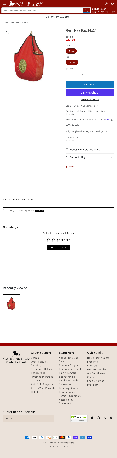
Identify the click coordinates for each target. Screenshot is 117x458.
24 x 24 (72, 62)
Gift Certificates (96, 373)
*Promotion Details (42, 377)
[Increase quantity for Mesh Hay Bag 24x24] (82, 74)
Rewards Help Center (71, 369)
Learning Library (68, 388)
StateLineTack (54, 443)
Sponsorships (67, 377)
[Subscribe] (51, 418)
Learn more (39, 210)
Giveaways (65, 384)
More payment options (90, 99)
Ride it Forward (68, 373)
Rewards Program (69, 365)
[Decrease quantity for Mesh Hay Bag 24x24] (69, 74)
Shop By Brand (95, 381)
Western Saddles (97, 369)
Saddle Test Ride (68, 380)
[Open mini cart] (112, 3)
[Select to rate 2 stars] (53, 240)
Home (5, 22)
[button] (90, 149)
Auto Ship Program (42, 384)
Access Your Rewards (43, 388)
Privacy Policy (67, 392)
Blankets (92, 365)
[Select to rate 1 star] (48, 240)
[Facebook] (92, 418)
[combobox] (46, 10)
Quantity (69, 68)
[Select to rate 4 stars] (63, 240)
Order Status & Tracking (39, 363)
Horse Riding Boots (98, 358)
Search (35, 358)
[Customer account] (106, 3)
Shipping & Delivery (42, 369)
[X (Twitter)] (105, 418)
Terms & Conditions (70, 396)
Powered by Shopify (66, 443)
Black (71, 51)
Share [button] (71, 166)
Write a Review (59, 247)
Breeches (92, 362)
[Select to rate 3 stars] (58, 240)
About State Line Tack (68, 359)
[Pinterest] (111, 418)
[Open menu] (4, 3)
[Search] (86, 10)
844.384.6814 (99, 9)
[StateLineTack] (26, 4)
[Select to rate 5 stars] (68, 240)
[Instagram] (98, 418)
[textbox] (58, 205)
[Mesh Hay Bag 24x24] (11, 303)
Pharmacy (93, 385)
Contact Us (37, 380)
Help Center (38, 392)
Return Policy (38, 373)
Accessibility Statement (66, 401)
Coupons (92, 377)
